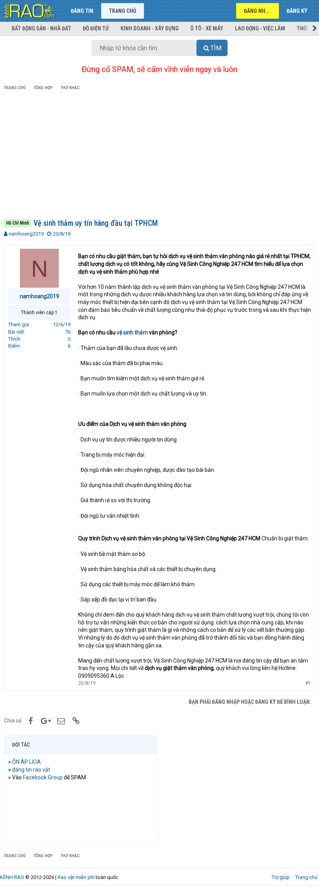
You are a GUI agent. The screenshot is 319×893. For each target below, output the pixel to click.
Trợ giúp (281, 877)
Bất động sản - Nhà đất (41, 28)
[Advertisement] (159, 156)
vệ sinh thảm (132, 332)
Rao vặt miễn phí (76, 877)
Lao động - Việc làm (260, 28)
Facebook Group (43, 777)
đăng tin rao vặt (31, 769)
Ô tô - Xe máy (206, 28)
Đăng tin (82, 11)
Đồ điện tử (96, 28)
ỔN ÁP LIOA (26, 762)
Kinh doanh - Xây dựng (150, 28)
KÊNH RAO (12, 877)
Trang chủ (122, 11)
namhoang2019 (26, 234)
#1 (308, 683)
